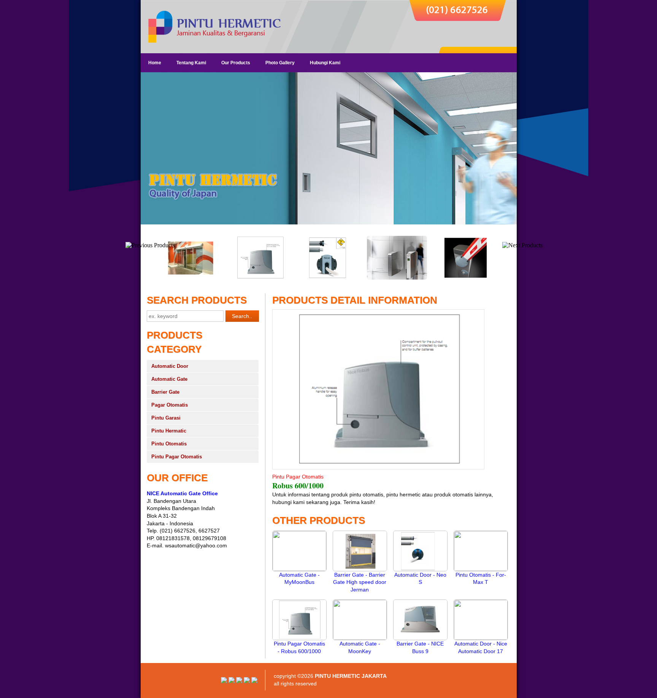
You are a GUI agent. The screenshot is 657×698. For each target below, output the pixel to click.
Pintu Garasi (166, 418)
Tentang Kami (191, 62)
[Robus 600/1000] (259, 278)
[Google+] (239, 681)
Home (154, 62)
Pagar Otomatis (169, 405)
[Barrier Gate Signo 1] (464, 278)
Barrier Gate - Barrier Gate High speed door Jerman (359, 582)
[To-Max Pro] (327, 278)
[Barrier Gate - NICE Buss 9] (420, 638)
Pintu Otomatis (169, 444)
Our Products (235, 62)
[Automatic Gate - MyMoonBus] (299, 569)
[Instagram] (224, 681)
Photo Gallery (280, 62)
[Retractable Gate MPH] (396, 278)
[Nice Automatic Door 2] (190, 278)
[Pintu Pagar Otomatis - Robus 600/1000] (299, 638)
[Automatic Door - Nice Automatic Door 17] (481, 638)
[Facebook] (254, 681)
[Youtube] (232, 681)
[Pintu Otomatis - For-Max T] (481, 569)
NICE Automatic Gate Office (182, 493)
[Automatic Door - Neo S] (420, 569)
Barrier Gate (165, 392)
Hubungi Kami (325, 62)
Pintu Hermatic (168, 431)
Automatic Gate (169, 379)
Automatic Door (169, 366)
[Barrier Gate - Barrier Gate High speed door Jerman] (360, 569)
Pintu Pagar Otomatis (176, 457)
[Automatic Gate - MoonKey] (360, 638)
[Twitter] (247, 681)
